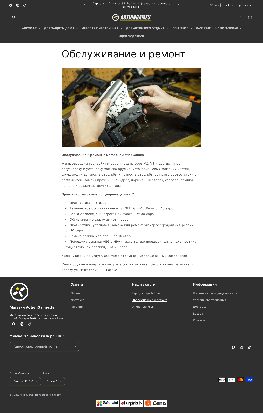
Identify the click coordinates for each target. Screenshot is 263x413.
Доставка (78, 300)
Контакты (199, 320)
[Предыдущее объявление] (84, 5)
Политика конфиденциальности (215, 293)
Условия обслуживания (209, 300)
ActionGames (27, 394)
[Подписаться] (74, 346)
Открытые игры (143, 306)
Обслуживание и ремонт (149, 300)
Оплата (76, 293)
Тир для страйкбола (146, 293)
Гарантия (77, 306)
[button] (14, 17)
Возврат (198, 313)
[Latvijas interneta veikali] (131, 406)
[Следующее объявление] (179, 5)
